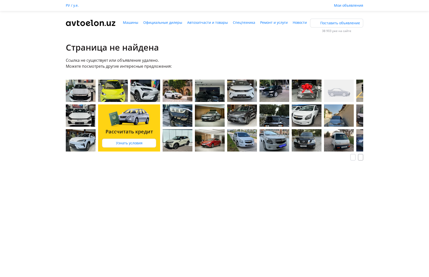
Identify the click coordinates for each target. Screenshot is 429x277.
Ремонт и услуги (274, 22)
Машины (130, 22)
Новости (300, 22)
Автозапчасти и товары (207, 22)
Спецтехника (244, 22)
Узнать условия (129, 143)
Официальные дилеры (162, 22)
